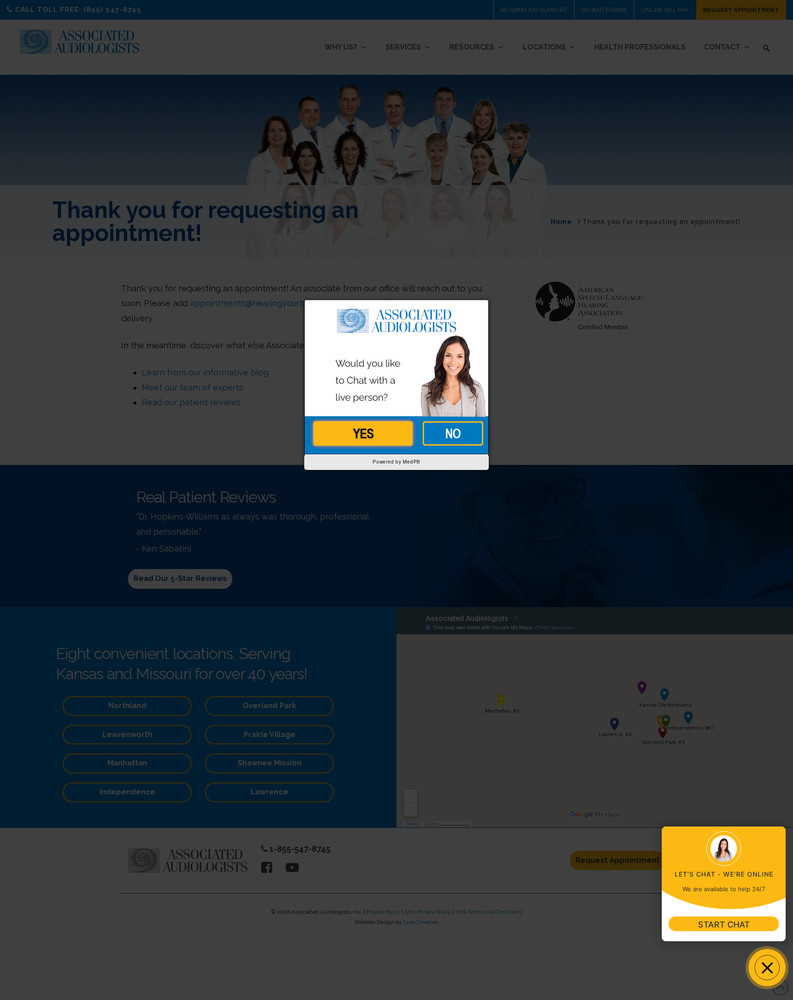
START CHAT (724, 924)
